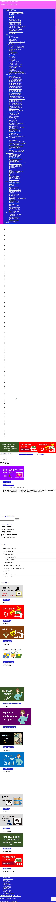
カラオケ (10, 487)
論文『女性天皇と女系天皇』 (12, 228)
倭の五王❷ (8, 232)
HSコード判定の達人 (10, 253)
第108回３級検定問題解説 (11, 320)
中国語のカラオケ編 (10, 329)
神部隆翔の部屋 (6, 225)
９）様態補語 (8, 273)
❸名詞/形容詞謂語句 (10, 403)
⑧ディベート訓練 (9, 364)
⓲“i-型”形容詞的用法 (10, 424)
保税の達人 (8, 252)
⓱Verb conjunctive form (11, 392)
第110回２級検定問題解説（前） (13, 315)
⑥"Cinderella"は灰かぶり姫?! (12, 362)
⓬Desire (7, 386)
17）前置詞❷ (8, 285)
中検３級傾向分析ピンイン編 (12, 326)
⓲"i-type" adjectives (10, 393)
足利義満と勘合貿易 (10, 246)
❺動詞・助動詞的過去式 (11, 406)
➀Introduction (8, 355)
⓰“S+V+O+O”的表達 (10, 421)
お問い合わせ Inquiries (8, 438)
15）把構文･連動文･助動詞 (12, 282)
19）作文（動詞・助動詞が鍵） (13, 288)
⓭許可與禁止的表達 (10, 417)
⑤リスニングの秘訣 (10, 360)
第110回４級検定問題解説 (11, 310)
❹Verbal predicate (9, 376)
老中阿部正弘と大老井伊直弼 (12, 248)
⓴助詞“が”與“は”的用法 (11, 427)
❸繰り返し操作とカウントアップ (13, 339)
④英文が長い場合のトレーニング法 (14, 359)
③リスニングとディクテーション (13, 357)
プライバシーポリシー (8, 437)
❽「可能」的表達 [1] (10, 410)
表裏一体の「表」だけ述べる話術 (13, 258)
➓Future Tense (9, 383)
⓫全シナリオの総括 (10, 350)
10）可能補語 (8, 275)
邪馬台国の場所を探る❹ (11, 241)
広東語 (14, 487)
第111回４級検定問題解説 (11, 308)
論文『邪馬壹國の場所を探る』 (13, 229)
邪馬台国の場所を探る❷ (11, 238)
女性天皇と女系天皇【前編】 (12, 243)
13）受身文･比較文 (10, 279)
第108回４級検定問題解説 (11, 319)
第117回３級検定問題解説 (11, 293)
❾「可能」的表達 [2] (10, 411)
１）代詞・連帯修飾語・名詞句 (13, 262)
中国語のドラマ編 (9, 328)
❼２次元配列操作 (9, 345)
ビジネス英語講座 (7, 353)
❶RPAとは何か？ (9, 336)
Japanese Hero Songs (10, 371)
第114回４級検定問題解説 (11, 299)
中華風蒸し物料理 (9, 434)
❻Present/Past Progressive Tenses (14, 378)
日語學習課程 (6, 397)
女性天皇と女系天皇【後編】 (12, 245)
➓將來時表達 (8, 413)
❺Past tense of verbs (10, 377)
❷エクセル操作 (9, 338)
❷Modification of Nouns (11, 374)
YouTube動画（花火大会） (12, 430)
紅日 (23, 487)
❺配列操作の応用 (9, 342)
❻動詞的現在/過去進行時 (11, 407)
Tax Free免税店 (9, 255)
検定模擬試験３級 (9, 292)
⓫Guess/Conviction (10, 385)
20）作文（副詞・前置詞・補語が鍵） (14, 289)
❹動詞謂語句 (8, 404)
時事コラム (5, 251)
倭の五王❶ (8, 231)
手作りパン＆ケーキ (10, 436)
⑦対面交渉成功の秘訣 (10, 363)
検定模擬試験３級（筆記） (8, 851)
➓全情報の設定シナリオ (11, 349)
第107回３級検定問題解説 (11, 323)
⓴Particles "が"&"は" (10, 396)
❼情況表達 (8, 409)
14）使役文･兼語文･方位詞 (12, 280)
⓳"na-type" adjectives (10, 394)
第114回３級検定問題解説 (11, 300)
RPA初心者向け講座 (8, 335)
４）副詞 (7, 266)
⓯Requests (8, 390)
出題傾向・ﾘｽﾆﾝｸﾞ (9, 333)
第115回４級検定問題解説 (11, 296)
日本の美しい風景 (9, 431)
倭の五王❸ (8, 233)
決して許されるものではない (12, 259)
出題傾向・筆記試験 (10, 332)
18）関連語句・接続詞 (11, 286)
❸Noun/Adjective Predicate (12, 375)
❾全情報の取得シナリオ (11, 348)
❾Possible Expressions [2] (12, 382)
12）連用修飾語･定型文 (11, 278)
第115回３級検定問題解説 (11, 298)
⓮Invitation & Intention (10, 388)
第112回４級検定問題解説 (11, 305)
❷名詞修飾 (8, 401)
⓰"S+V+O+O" (8, 391)
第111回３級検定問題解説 (11, 309)
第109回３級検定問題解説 (11, 318)
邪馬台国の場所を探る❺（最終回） (14, 242)
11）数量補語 (8, 276)
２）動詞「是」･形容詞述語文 (12, 263)
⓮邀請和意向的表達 (10, 419)
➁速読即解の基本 (9, 356)
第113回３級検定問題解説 (11, 303)
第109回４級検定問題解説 (11, 316)
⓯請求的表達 (8, 420)
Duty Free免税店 (9, 256)
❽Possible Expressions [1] (12, 381)
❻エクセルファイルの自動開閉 (13, 343)
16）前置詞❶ (8, 283)
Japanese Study (7, 369)
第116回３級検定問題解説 (11, 295)
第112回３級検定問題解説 (11, 306)
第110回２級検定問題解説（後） (13, 313)
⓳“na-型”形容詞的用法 (10, 426)
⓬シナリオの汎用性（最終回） (13, 352)
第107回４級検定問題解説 (11, 322)
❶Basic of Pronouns (10, 372)
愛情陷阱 (19, 487)
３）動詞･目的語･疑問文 (11, 265)
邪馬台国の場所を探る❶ (11, 236)
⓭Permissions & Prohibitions (12, 387)
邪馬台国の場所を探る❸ (11, 239)
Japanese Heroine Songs (11, 370)
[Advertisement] (28, 503)
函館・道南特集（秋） (10, 433)
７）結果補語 (8, 271)
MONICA (5, 487)
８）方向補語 (8, 272)
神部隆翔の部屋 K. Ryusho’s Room (9, 1)
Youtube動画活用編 (10, 330)
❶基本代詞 (8, 400)
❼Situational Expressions (11, 380)
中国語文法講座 (6, 261)
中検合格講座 (6, 290)
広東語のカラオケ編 (10, 325)
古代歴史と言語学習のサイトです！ (8, 898)
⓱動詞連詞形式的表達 (10, 423)
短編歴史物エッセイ (8, 226)
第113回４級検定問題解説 (11, 302)
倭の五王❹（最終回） (10, 235)
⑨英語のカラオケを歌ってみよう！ (14, 366)
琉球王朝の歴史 (9, 249)
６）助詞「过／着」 (10, 269)
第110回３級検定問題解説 (11, 312)
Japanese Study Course (8, 729)
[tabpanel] (9, 449)
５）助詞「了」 (9, 268)
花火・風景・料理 (7, 429)
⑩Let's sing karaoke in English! (13, 367)
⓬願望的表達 (8, 416)
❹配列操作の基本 (9, 340)
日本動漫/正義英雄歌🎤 (11, 399)
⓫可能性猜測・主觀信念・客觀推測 (14, 414)
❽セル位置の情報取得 (10, 346)
